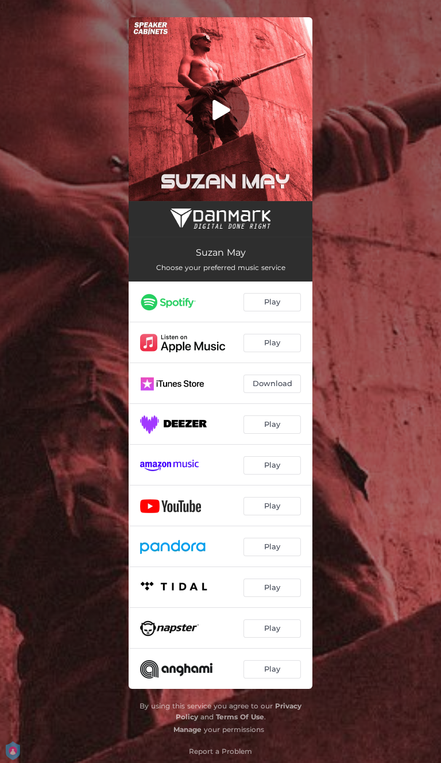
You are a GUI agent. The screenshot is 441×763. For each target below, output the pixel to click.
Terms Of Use (240, 716)
